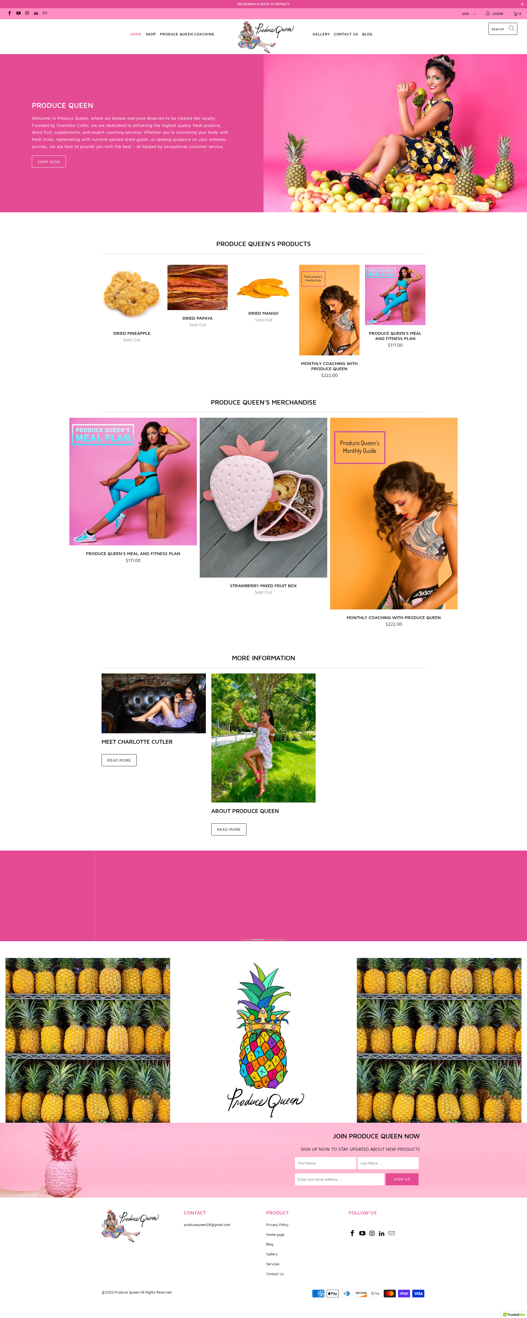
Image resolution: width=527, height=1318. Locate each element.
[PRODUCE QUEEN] (395, 133)
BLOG (367, 34)
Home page (275, 1234)
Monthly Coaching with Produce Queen (329, 310)
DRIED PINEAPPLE (132, 295)
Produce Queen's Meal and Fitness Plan (395, 295)
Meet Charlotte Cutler (137, 741)
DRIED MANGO (263, 285)
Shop (151, 34)
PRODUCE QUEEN (62, 105)
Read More (119, 760)
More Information (263, 658)
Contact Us (275, 1274)
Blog (269, 1244)
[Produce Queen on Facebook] (9, 14)
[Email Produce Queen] (44, 14)
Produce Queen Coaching (187, 34)
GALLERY (321, 34)
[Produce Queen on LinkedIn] (35, 14)
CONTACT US (346, 34)
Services (272, 1264)
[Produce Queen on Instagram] (27, 14)
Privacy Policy (277, 1224)
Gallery (271, 1254)
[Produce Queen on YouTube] (18, 14)
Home (136, 34)
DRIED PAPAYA (197, 287)
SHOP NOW (49, 161)
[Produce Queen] (266, 36)
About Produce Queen (245, 810)
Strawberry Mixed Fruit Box (263, 497)
